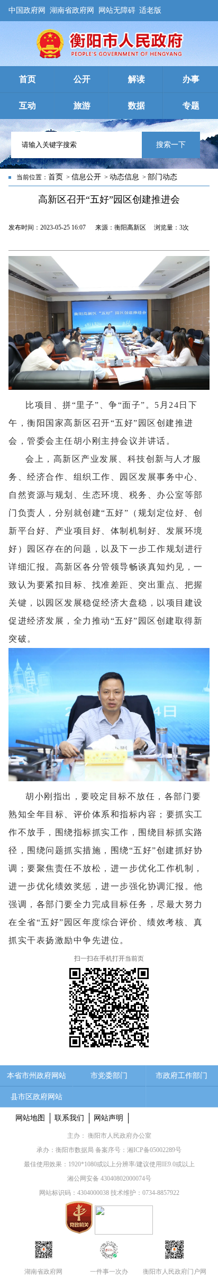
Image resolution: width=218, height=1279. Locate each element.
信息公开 (86, 177)
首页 (55, 177)
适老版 (150, 8)
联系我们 (69, 1118)
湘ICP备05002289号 (154, 1150)
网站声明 (108, 1118)
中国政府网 (27, 8)
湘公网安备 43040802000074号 (109, 1178)
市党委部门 (109, 1076)
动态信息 (124, 177)
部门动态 (162, 177)
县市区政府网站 (36, 1097)
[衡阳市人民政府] (109, 56)
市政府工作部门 (181, 1076)
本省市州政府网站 (36, 1076)
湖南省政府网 (72, 8)
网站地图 (30, 1118)
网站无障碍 (116, 8)
